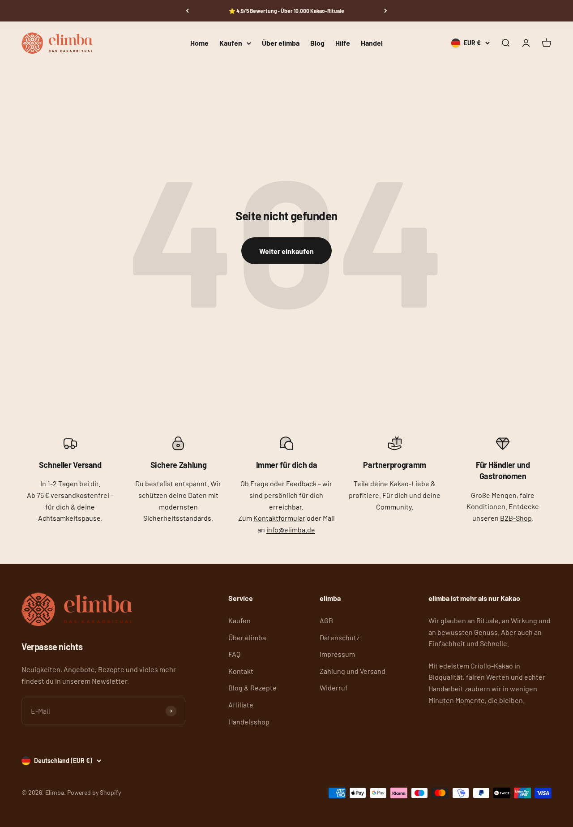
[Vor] (385, 10)
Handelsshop (248, 721)
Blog (317, 43)
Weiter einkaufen (286, 251)
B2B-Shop (516, 518)
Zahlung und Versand (352, 671)
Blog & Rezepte (252, 687)
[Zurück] (187, 10)
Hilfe (342, 43)
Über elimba (280, 43)
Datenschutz (339, 637)
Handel (372, 43)
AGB (326, 620)
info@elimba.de (290, 529)
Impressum (337, 654)
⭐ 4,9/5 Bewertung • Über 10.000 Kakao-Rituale (286, 11)
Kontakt (240, 671)
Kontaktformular (279, 518)
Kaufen (230, 43)
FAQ (234, 654)
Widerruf (334, 687)
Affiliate (240, 704)
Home (199, 43)
